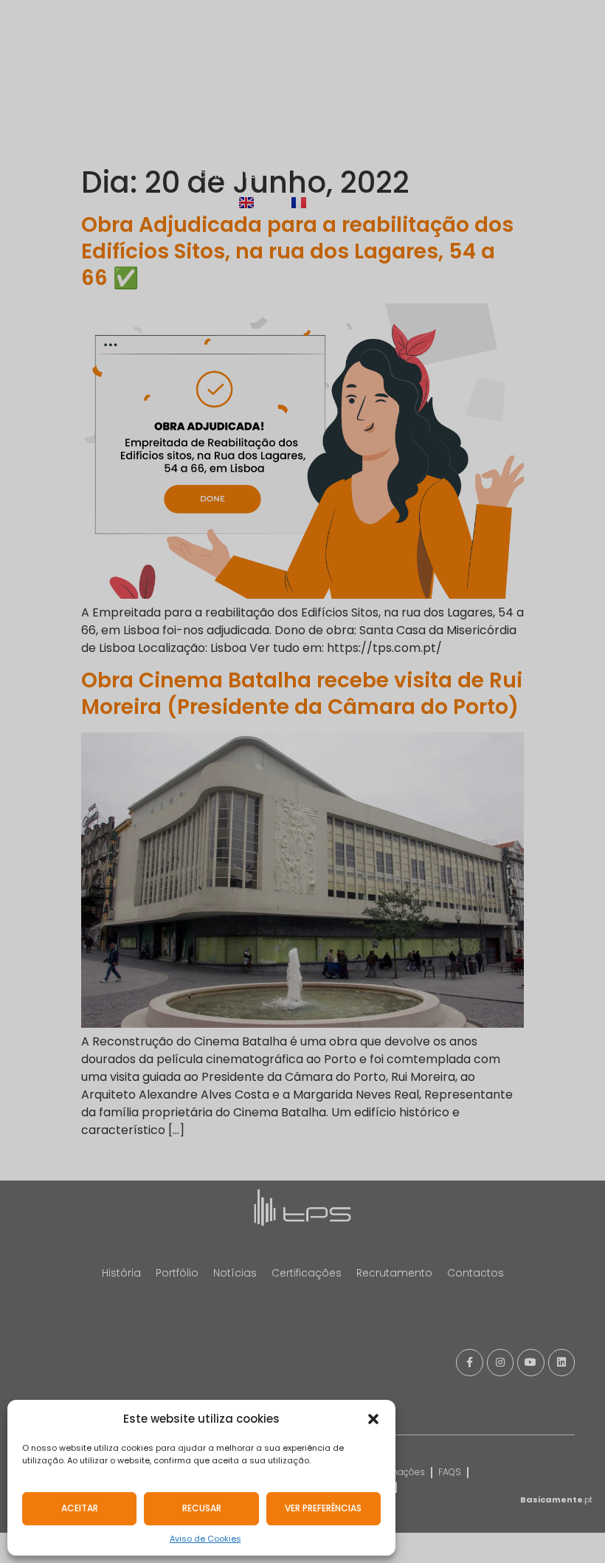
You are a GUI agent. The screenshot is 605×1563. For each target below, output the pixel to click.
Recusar (201, 1508)
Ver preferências (323, 1508)
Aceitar (79, 1508)
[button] (373, 1419)
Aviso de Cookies (205, 1539)
